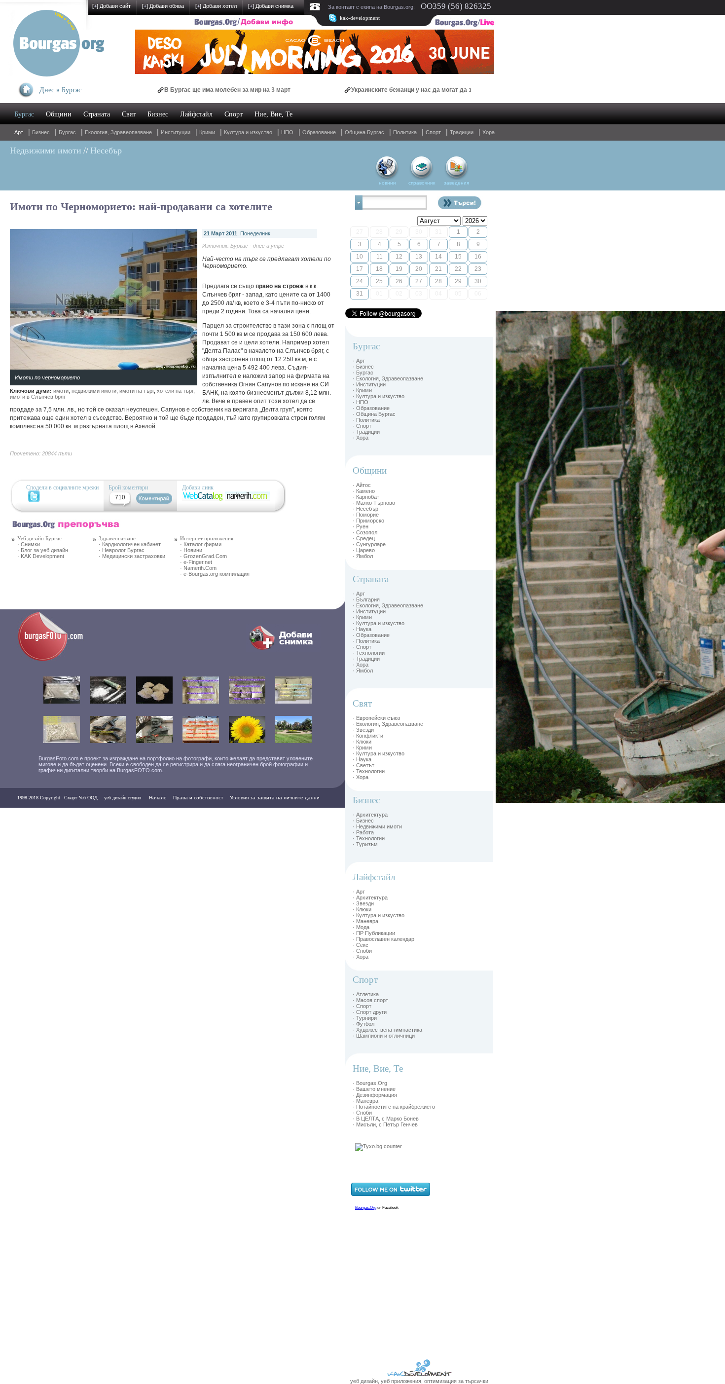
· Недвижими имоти (377, 826)
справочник (421, 183)
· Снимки (28, 544)
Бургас (24, 114)
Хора (488, 132)
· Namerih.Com (198, 568)
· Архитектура (370, 815)
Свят (129, 114)
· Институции (369, 384)
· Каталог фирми (200, 544)
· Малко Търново (374, 503)
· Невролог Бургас (122, 550)
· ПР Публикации (374, 933)
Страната (96, 114)
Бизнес (157, 114)
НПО (287, 132)
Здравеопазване (117, 538)
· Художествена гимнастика (387, 1030)
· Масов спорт (370, 1000)
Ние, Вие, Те (273, 114)
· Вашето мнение (374, 1089)
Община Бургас (364, 132)
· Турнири (365, 1018)
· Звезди (363, 730)
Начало (158, 797)
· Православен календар (383, 939)
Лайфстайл (196, 114)
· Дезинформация (375, 1095)
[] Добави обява (163, 6)
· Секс (360, 945)
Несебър (106, 150)
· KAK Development (40, 556)
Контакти (30, 817)
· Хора (360, 438)
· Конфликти (368, 736)
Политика (405, 132)
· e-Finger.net (196, 562)
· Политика (366, 420)
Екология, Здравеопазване (118, 132)
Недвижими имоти (45, 150)
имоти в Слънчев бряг (38, 397)
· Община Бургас (374, 414)
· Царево (364, 550)
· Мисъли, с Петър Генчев (385, 1124)
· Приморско (368, 521)
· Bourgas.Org (370, 1083)
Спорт (233, 114)
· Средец (364, 538)
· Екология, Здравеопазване (388, 378)
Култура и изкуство (248, 132)
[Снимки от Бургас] (57, 660)
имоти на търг (136, 391)
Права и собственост (198, 797)
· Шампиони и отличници (384, 1036)
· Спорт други (370, 1012)
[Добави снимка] (283, 650)
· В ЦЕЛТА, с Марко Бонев (386, 1119)
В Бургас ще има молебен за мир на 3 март (185, 89)
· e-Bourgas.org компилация (215, 574)
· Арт (359, 361)
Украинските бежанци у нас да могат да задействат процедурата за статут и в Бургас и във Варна (453, 89)
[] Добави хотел (216, 6)
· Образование (371, 408)
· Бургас (363, 372)
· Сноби (362, 951)
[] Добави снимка (270, 6)
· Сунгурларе (369, 544)
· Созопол (365, 532)
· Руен (360, 526)
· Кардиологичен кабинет (130, 544)
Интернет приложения (206, 538)
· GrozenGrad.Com (203, 556)
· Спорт (362, 426)
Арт (18, 132)
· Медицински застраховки (132, 556)
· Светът (363, 765)
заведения (456, 183)
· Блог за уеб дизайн (42, 550)
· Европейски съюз (376, 718)
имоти (61, 391)
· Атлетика (366, 994)
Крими (207, 132)
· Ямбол (363, 556)
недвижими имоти (94, 391)
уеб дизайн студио (122, 797)
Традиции (461, 132)
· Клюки (362, 742)
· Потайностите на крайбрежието (394, 1107)
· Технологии (369, 653)
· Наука (362, 629)
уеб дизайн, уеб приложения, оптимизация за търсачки (419, 1381)
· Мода (361, 927)
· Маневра (365, 921)
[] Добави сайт (111, 6)
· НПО (360, 402)
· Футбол (363, 1024)
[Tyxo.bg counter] (378, 1146)
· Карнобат (366, 497)
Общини (59, 114)
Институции (175, 132)
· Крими (362, 390)
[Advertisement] (525, 459)
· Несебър (365, 509)
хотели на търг (175, 391)
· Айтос (362, 485)
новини (387, 183)
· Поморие (366, 515)
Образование (319, 132)
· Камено (364, 491)
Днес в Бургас (60, 90)
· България (366, 599)
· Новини (191, 550)
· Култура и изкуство (378, 396)
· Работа (363, 832)
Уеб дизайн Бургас (39, 538)
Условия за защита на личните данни (275, 797)
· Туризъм (365, 844)
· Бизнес (363, 367)
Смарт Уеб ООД (81, 797)
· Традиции (366, 432)
